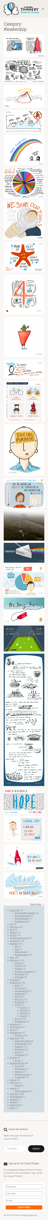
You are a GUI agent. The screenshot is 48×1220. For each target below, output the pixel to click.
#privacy (14, 1082)
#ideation (14, 1024)
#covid (18, 1066)
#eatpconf (20, 993)
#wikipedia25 (16, 1096)
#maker (13, 1057)
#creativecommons (19, 938)
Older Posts (37, 904)
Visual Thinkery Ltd (29, 1215)
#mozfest (19, 1002)
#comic (18, 965)
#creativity (15, 940)
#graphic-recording (24, 971)
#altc (17, 985)
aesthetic (14, 1099)
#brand (18, 963)
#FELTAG (19, 999)
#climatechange (22, 915)
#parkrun (19, 1071)
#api (17, 949)
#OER (17, 1005)
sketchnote (15, 1105)
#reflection (20, 1049)
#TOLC (18, 1018)
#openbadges (21, 954)
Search (36, 1148)
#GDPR (18, 1085)
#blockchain (20, 952)
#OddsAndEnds (17, 1063)
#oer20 (23, 1016)
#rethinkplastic (22, 918)
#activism (14, 910)
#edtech (14, 943)
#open (13, 1080)
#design (19, 968)
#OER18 (23, 1010)
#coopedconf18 (22, 991)
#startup (19, 1035)
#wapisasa (20, 1077)
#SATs (18, 1052)
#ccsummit (20, 988)
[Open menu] (42, 8)
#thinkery (14, 1094)
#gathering (15, 982)
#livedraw (19, 974)
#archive (14, 927)
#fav (12, 957)
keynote (13, 1102)
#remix (13, 1088)
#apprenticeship (22, 1041)
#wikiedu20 (20, 1021)
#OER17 (23, 1007)
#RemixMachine (22, 1091)
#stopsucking (21, 921)
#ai (11, 924)
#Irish (13, 1030)
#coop (13, 935)
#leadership (15, 1032)
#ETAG (18, 996)
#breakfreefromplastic (25, 913)
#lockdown (20, 1068)
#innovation (15, 1027)
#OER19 (23, 1013)
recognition (20, 1055)
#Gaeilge (14, 979)
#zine (17, 1060)
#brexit (13, 932)
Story (12, 1107)
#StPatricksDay (22, 1074)
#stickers (19, 977)
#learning (14, 1038)
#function (14, 960)
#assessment (21, 1043)
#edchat (19, 1046)
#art (12, 929)
